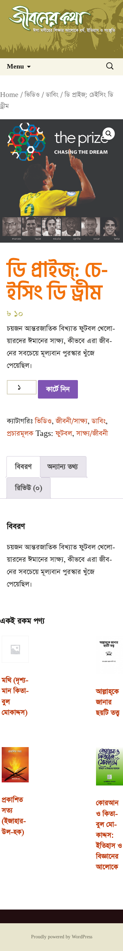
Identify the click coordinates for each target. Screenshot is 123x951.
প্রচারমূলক (20, 433)
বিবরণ (23, 467)
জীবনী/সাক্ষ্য (71, 421)
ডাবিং (52, 94)
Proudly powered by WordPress (61, 937)
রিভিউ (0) (28, 488)
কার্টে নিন (58, 389)
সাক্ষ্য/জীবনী (92, 433)
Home (9, 94)
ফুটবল (63, 433)
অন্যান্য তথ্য (62, 467)
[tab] (23, 466)
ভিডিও (32, 94)
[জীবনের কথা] (61, 29)
